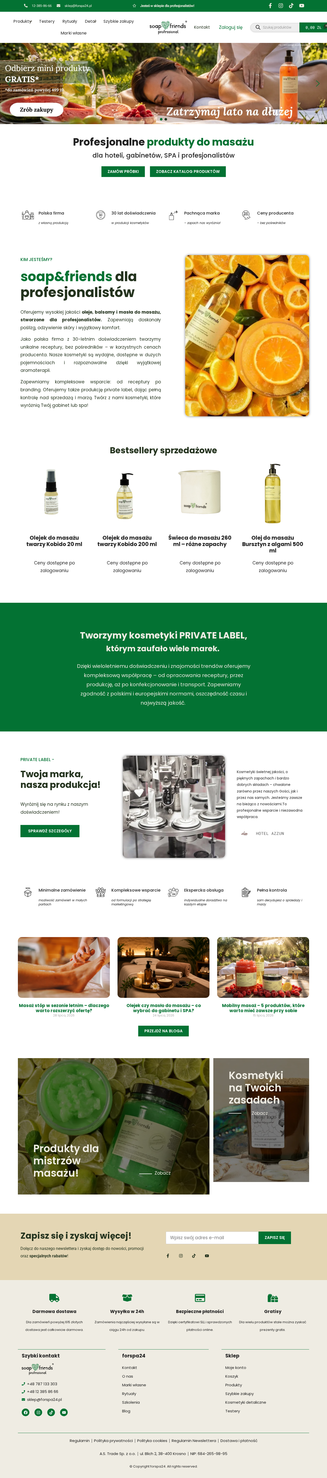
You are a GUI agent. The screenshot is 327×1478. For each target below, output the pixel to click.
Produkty (22, 21)
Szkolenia (131, 1402)
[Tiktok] (291, 5)
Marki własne (74, 33)
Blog (126, 1411)
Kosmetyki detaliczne (245, 1402)
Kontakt (202, 27)
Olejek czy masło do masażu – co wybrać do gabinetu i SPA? (163, 1008)
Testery (47, 21)
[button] (163, 83)
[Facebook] (25, 1412)
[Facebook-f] (270, 5)
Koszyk (231, 1376)
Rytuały (69, 21)
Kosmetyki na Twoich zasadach (256, 1087)
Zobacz (163, 1173)
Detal (90, 21)
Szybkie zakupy (118, 21)
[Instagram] (280, 5)
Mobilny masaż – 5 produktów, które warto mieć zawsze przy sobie (263, 1008)
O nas (127, 1376)
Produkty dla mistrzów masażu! (66, 1160)
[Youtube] (301, 5)
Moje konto (235, 1367)
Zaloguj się (231, 27)
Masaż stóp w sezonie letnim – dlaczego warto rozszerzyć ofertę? (64, 1008)
